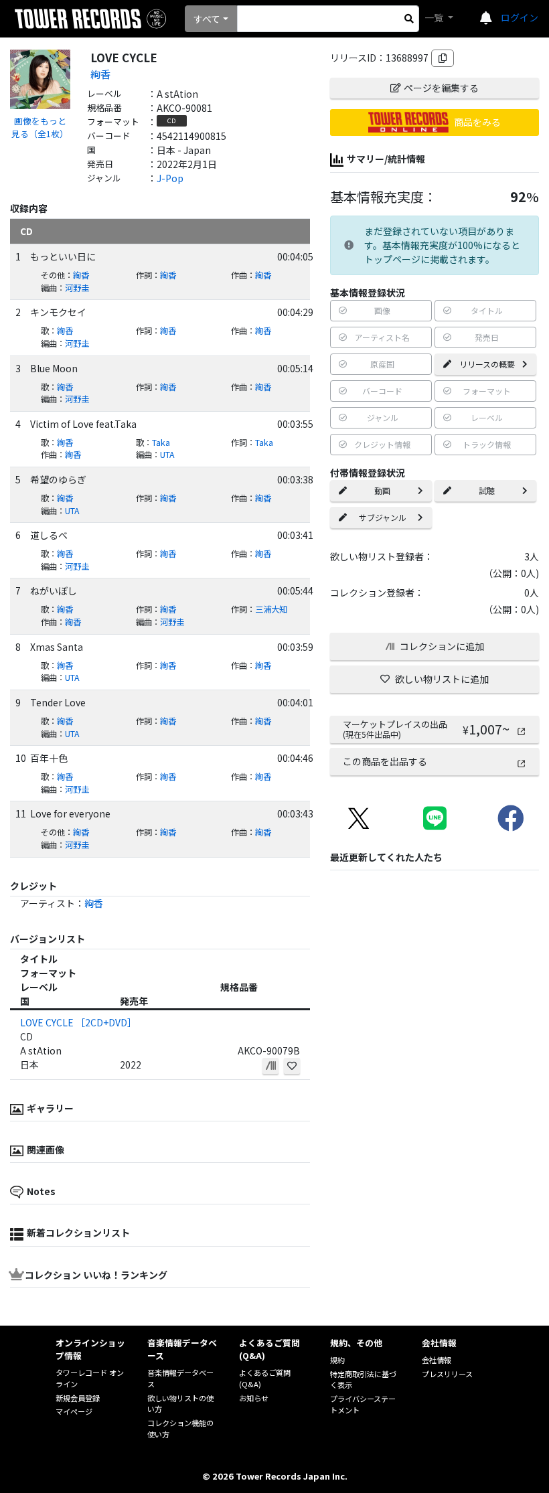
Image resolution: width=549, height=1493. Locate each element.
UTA (167, 455)
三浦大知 (271, 609)
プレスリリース (447, 1373)
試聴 (487, 490)
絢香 (100, 73)
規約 (337, 1359)
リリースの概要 (487, 364)
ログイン (519, 17)
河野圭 (77, 288)
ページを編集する (441, 87)
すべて (206, 18)
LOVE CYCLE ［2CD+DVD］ (78, 1022)
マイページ (74, 1411)
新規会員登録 (78, 1398)
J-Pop (170, 178)
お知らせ (253, 1398)
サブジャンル (382, 517)
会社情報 (436, 1359)
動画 (382, 490)
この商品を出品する (385, 761)
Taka (161, 443)
